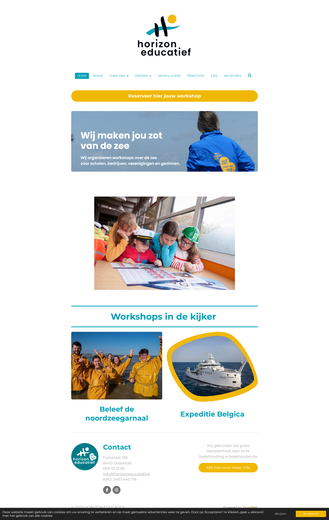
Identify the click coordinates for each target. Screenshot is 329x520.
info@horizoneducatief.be (126, 474)
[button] (254, 200)
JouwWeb (250, 507)
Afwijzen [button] (280, 513)
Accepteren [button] (311, 513)
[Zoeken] (249, 75)
